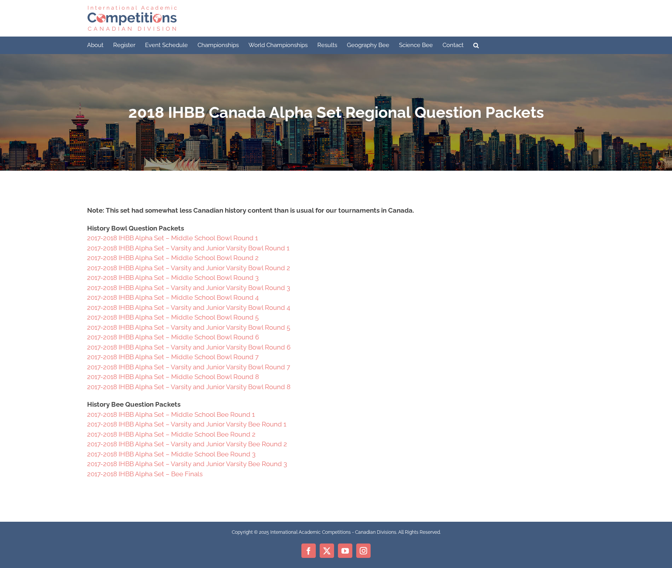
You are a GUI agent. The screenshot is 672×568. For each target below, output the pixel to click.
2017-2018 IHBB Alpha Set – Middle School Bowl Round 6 (173, 337)
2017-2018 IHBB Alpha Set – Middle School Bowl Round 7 (173, 357)
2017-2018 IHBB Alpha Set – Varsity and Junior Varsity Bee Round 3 (187, 464)
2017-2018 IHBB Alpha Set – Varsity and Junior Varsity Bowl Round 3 (188, 288)
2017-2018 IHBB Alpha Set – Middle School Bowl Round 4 (173, 297)
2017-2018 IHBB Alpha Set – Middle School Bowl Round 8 (173, 377)
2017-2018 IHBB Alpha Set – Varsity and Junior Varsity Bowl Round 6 (188, 347)
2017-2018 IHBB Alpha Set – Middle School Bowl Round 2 (173, 258)
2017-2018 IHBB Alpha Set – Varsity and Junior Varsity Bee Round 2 (187, 444)
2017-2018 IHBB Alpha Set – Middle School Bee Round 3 (171, 454)
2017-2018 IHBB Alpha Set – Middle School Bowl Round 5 (173, 317)
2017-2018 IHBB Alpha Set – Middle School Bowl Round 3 (173, 277)
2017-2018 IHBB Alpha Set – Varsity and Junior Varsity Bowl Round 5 (188, 327)
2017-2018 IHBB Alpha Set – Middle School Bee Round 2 (171, 434)
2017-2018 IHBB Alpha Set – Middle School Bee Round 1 (171, 414)
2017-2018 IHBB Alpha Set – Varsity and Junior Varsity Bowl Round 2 (188, 268)
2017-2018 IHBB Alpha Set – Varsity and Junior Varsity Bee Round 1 (186, 424)
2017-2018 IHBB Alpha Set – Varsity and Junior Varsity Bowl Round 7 (188, 367)
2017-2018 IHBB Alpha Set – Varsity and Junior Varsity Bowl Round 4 (188, 307)
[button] (476, 45)
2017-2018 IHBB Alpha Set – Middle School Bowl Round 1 (172, 238)
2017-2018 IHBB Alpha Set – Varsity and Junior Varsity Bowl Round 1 (188, 248)
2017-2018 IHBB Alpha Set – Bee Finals (145, 474)
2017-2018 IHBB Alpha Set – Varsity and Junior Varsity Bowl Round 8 (188, 387)
